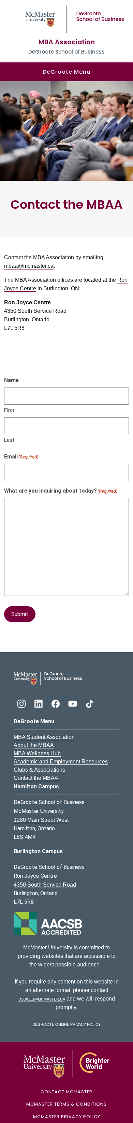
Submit (19, 614)
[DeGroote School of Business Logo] (48, 678)
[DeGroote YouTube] (73, 703)
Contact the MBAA (36, 778)
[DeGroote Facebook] (56, 703)
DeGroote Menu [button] (66, 72)
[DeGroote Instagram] (22, 703)
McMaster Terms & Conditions (66, 1104)
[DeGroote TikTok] (90, 703)
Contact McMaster (66, 1092)
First (9, 410)
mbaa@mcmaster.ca (29, 266)
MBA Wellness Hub (37, 753)
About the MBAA (34, 745)
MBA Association (67, 42)
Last (9, 440)
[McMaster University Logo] (67, 1063)
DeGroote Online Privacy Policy (66, 1024)
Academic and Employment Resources (61, 761)
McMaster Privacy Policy (66, 1117)
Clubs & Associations (39, 770)
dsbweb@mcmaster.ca (41, 999)
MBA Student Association (44, 737)
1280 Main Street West (41, 820)
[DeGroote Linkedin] (39, 703)
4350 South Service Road (45, 885)
